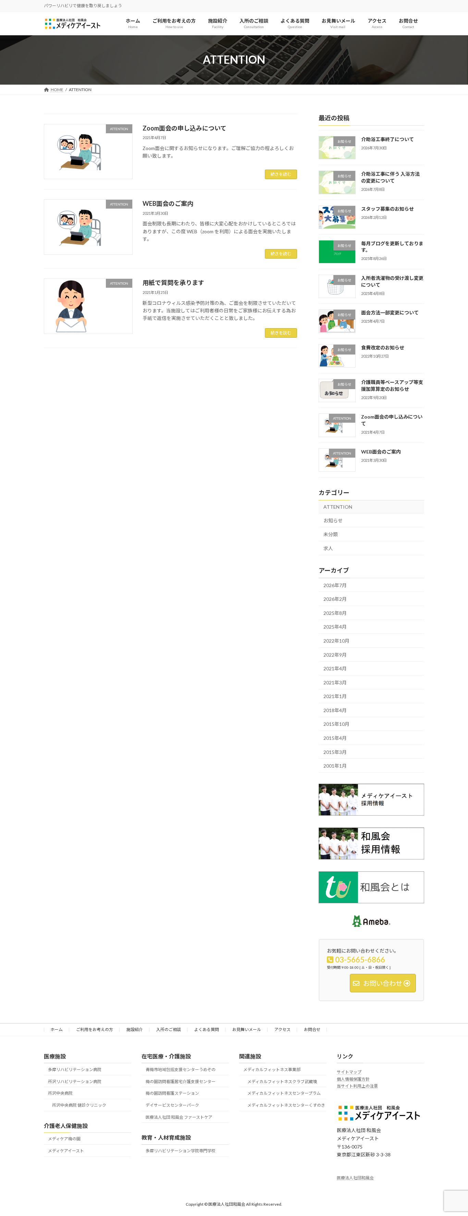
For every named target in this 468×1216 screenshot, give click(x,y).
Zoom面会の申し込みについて (184, 128)
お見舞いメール (246, 1029)
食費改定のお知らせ (382, 347)
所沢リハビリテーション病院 (74, 1081)
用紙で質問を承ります (173, 282)
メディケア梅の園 (64, 1138)
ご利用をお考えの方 (94, 1029)
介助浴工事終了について (387, 139)
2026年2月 (335, 599)
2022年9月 (335, 654)
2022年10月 (336, 641)
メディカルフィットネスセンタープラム (284, 1093)
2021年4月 (335, 668)
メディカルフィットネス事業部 (271, 1069)
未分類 (330, 534)
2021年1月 (335, 696)
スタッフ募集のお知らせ (387, 208)
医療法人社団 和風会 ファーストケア (179, 1117)
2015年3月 (335, 752)
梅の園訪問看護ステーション (172, 1093)
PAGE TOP (450, 1173)
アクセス (282, 1029)
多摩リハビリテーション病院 (74, 1069)
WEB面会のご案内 (168, 203)
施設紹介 (134, 1029)
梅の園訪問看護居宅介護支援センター (180, 1081)
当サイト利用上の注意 (357, 1086)
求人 (328, 548)
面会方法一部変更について (390, 312)
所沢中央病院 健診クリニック (79, 1105)
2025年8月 (335, 613)
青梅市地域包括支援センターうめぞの (180, 1069)
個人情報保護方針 (353, 1078)
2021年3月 (335, 682)
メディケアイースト (66, 1150)
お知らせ (333, 520)
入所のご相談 (168, 1029)
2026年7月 (335, 585)
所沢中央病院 (60, 1093)
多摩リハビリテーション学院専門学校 (180, 1150)
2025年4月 (335, 627)
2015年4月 (335, 738)
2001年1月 (335, 766)
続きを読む (281, 174)
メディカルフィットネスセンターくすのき (286, 1105)
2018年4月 (335, 710)
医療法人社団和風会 (355, 1177)
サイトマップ (349, 1072)
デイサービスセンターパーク (172, 1105)
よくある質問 (206, 1029)
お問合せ (312, 1029)
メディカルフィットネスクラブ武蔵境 (282, 1081)
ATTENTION (337, 507)
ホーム (56, 1029)
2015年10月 (336, 724)
